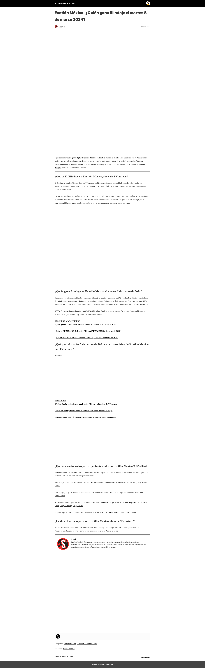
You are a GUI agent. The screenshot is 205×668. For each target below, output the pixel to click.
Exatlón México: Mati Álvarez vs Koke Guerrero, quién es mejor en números (85, 417)
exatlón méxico (69, 649)
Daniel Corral (60, 495)
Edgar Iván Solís (135, 502)
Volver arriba (145, 658)
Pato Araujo (139, 492)
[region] (102, 95)
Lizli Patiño (131, 512)
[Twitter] (58, 636)
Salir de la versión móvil (102, 664)
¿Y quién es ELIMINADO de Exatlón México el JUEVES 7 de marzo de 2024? (86, 337)
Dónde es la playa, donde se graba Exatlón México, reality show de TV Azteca (86, 404)
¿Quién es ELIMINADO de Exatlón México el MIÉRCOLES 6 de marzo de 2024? (88, 331)
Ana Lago (119, 492)
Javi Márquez (135, 482)
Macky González (122, 482)
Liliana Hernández (96, 482)
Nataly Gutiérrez (97, 492)
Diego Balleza (78, 505)
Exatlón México (70, 644)
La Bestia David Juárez (116, 512)
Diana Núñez (95, 502)
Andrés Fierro (109, 482)
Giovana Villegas (107, 502)
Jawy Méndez (65, 505)
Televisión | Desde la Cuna (87, 644)
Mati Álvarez (109, 492)
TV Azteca (115, 164)
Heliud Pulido (129, 492)
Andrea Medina (101, 512)
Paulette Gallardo (121, 502)
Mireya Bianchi (84, 502)
